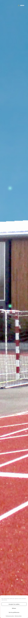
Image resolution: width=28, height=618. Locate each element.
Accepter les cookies (14, 604)
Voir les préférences (14, 612)
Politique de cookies (10, 616)
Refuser (14, 608)
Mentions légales (18, 616)
